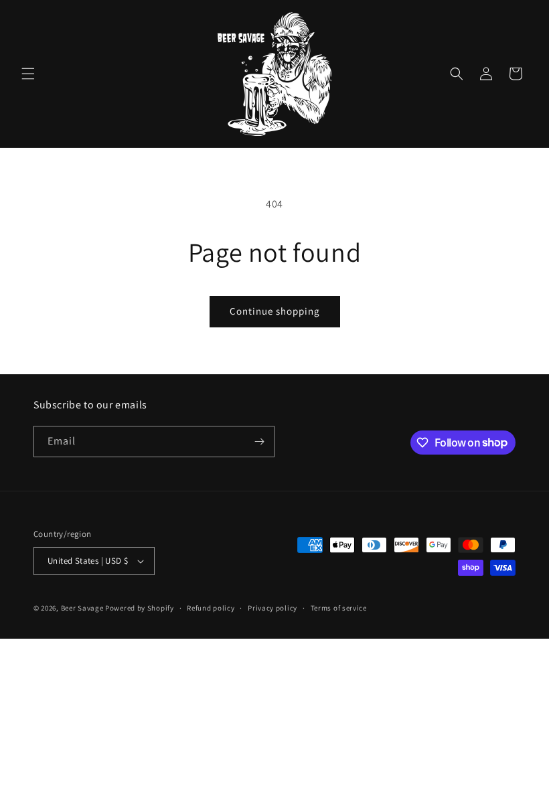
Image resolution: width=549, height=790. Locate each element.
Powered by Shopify (139, 608)
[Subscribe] (259, 441)
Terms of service (339, 608)
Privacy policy (272, 608)
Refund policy (210, 608)
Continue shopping (275, 311)
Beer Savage (82, 608)
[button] (28, 73)
